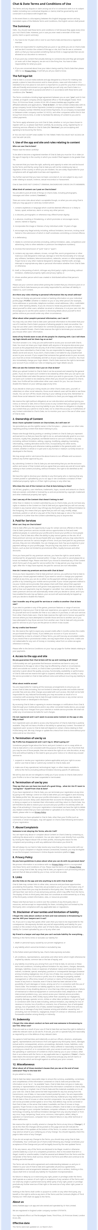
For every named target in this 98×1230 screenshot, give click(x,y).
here (72, 852)
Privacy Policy (30, 71)
